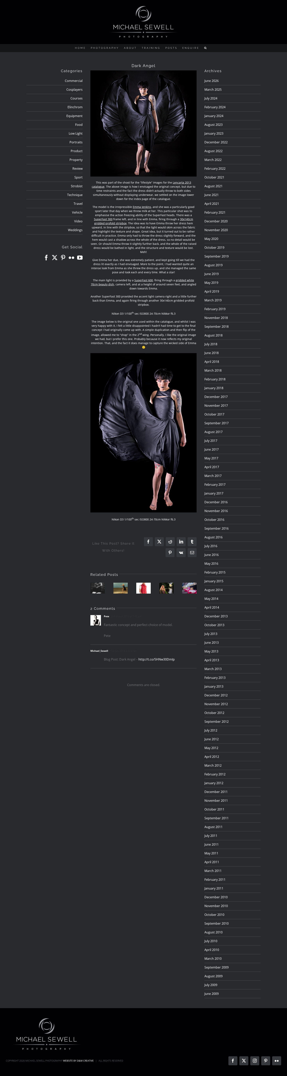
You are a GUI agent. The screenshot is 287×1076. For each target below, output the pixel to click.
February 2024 (215, 107)
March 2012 (213, 765)
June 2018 (211, 353)
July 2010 (210, 941)
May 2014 (211, 599)
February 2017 (215, 484)
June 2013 (211, 642)
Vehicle (77, 212)
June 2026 (211, 81)
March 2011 (213, 871)
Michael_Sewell (99, 651)
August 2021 (213, 186)
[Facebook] (46, 257)
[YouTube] (80, 257)
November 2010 (216, 906)
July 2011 (210, 836)
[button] (205, 48)
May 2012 (211, 748)
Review (77, 168)
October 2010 (214, 915)
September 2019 (216, 256)
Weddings (75, 230)
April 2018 (211, 362)
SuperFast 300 (103, 219)
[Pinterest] (63, 257)
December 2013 (216, 616)
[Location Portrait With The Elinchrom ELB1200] (166, 588)
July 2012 (210, 730)
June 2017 (211, 449)
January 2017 (213, 493)
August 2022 (213, 151)
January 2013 (213, 686)
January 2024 (213, 116)
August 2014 (213, 590)
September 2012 (216, 721)
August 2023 (213, 125)
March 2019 (213, 300)
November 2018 (216, 318)
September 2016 (216, 528)
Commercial (74, 81)
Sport (78, 177)
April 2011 (211, 862)
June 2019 (211, 274)
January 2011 (213, 888)
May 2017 (211, 458)
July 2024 (210, 98)
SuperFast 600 (143, 280)
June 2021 (211, 195)
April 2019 (211, 291)
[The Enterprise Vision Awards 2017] (189, 588)
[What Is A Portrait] (97, 588)
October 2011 (214, 809)
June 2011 (211, 844)
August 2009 (213, 976)
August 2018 (213, 335)
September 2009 (216, 967)
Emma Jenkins (142, 207)
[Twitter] (54, 257)
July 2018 (210, 344)
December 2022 (216, 142)
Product (77, 151)
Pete (106, 616)
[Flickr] (71, 257)
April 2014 (211, 607)
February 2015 (215, 572)
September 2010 (216, 923)
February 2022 (215, 168)
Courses (76, 98)
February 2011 (215, 879)
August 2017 (213, 432)
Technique (75, 195)
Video (78, 221)
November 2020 (216, 230)
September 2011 (216, 818)
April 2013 (211, 660)
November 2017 (216, 405)
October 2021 (214, 177)
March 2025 (213, 89)
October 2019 (214, 247)
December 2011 (216, 792)
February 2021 (215, 212)
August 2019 (213, 265)
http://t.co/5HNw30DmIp (156, 659)
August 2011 (213, 827)
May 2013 (211, 651)
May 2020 (211, 239)
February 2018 (215, 379)
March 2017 (213, 476)
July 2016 (210, 546)
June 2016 (211, 555)
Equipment (74, 116)
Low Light (76, 133)
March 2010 (213, 958)
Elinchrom (75, 107)
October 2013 (214, 625)
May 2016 (211, 563)
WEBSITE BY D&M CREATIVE (78, 1060)
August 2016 (213, 537)
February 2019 (215, 309)
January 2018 (213, 388)
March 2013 (213, 669)
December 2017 (216, 397)
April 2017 (211, 467)
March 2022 (213, 160)
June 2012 (211, 739)
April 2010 (211, 950)
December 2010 (216, 897)
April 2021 (211, 204)
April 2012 (211, 757)
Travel (78, 204)
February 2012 (215, 774)
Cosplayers (74, 89)
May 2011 (211, 853)
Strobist (77, 186)
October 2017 (214, 414)
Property (76, 160)
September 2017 (216, 423)
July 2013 (210, 634)
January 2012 (213, 783)
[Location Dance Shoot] (120, 588)
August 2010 (213, 932)
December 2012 (216, 695)
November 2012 (216, 704)
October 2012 (214, 713)
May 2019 (211, 283)
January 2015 (213, 581)
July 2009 (210, 985)
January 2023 (213, 133)
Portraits (76, 142)
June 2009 (211, 994)
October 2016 (214, 520)
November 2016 (216, 511)
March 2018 (213, 370)
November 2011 (216, 800)
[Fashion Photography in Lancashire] (143, 588)
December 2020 (216, 221)
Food (79, 125)
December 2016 (216, 502)
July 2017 (210, 441)
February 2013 (215, 678)
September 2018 (216, 326)
